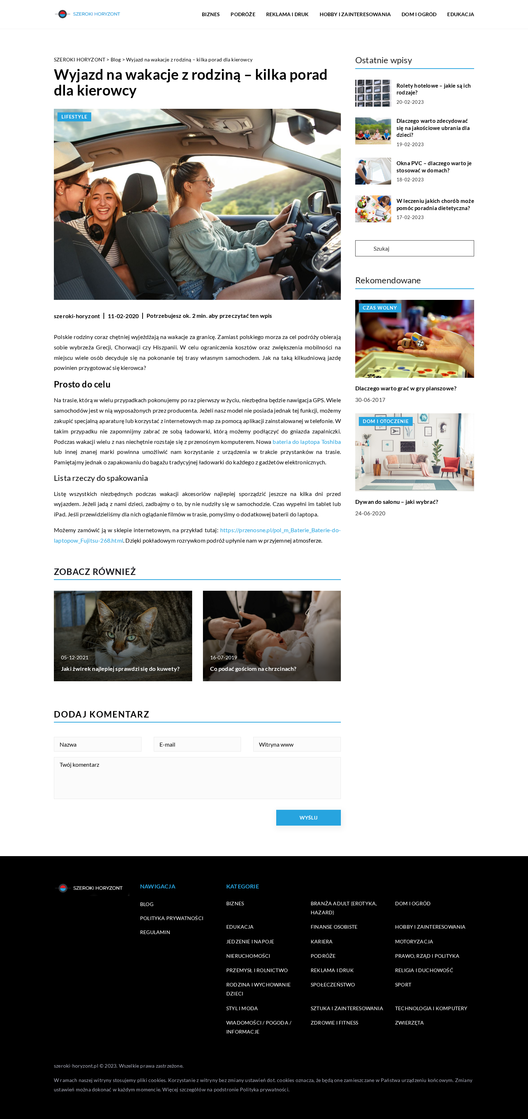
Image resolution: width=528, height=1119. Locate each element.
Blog (146, 904)
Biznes (235, 903)
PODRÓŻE (243, 14)
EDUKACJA (460, 14)
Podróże (323, 956)
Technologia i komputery (431, 1008)
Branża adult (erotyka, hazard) (344, 907)
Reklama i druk (332, 970)
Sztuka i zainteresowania (347, 1008)
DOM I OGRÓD (419, 14)
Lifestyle (74, 117)
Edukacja (240, 927)
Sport (403, 984)
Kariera (322, 941)
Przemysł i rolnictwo (257, 970)
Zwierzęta (409, 1023)
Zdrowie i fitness (334, 1023)
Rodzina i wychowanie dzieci (258, 989)
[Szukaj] (363, 248)
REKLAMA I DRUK (287, 14)
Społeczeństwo (333, 984)
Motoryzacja (414, 941)
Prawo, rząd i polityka (427, 956)
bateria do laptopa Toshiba (307, 441)
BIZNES (211, 14)
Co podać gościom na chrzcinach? (253, 668)
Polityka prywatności (171, 918)
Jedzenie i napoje (250, 941)
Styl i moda (242, 1008)
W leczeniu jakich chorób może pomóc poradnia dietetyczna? (435, 204)
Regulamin (155, 932)
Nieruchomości (248, 956)
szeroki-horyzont (77, 315)
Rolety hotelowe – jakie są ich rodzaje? (434, 89)
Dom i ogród (413, 903)
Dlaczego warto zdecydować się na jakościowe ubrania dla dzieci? (433, 127)
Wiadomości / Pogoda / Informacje (258, 1027)
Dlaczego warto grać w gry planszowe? (406, 388)
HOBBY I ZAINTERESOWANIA (355, 14)
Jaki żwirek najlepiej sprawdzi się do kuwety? (120, 668)
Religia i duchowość (424, 970)
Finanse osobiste (334, 927)
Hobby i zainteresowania (430, 927)
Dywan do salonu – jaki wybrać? (396, 501)
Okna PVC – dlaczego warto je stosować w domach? (434, 166)
